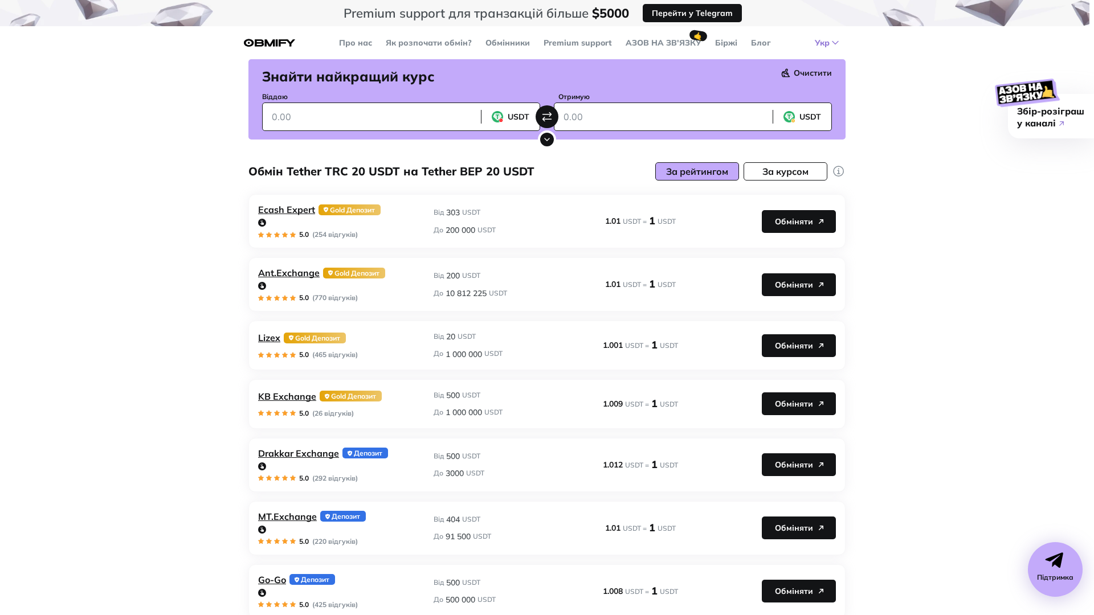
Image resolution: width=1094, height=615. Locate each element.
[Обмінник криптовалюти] (269, 43)
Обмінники (507, 43)
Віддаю (275, 96)
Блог (761, 43)
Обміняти (794, 221)
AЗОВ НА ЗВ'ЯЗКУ (663, 43)
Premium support (578, 43)
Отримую (574, 96)
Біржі (726, 43)
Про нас (355, 43)
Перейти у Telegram (692, 13)
